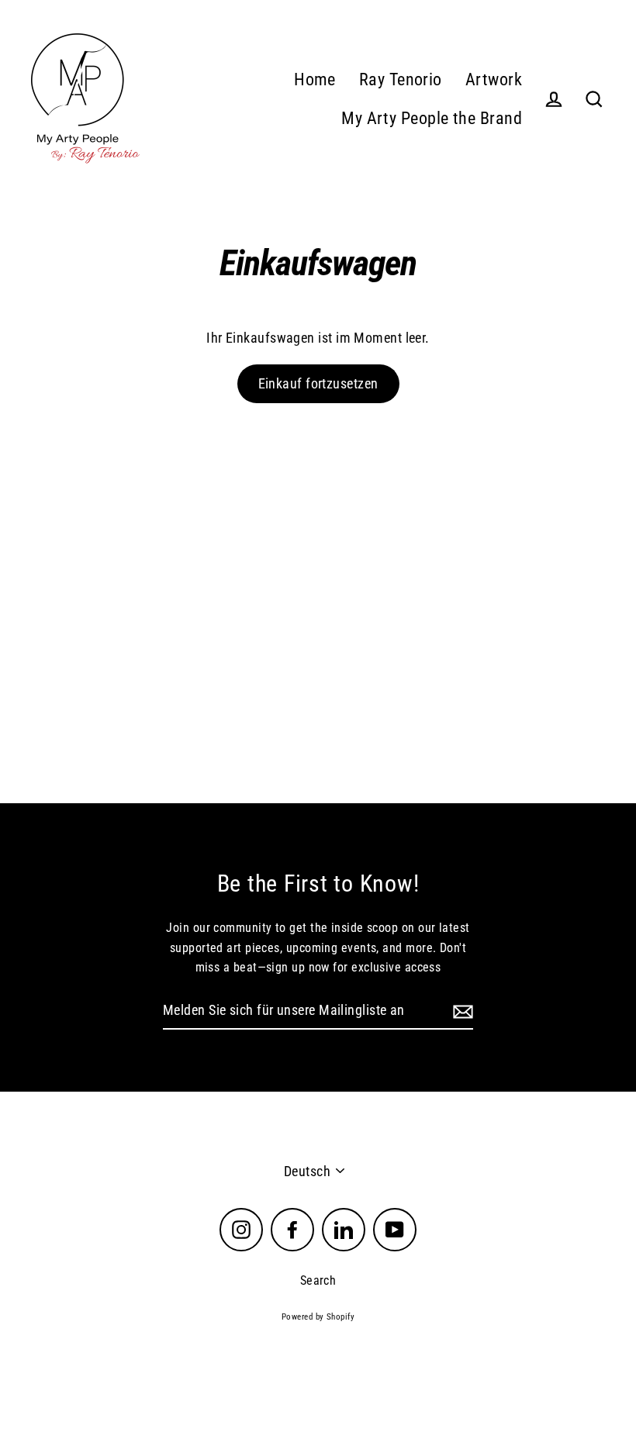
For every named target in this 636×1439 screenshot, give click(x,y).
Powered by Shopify (318, 1317)
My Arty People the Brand (431, 118)
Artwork (493, 79)
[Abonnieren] (460, 1011)
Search (318, 1280)
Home (315, 79)
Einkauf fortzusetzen (318, 383)
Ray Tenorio (400, 79)
